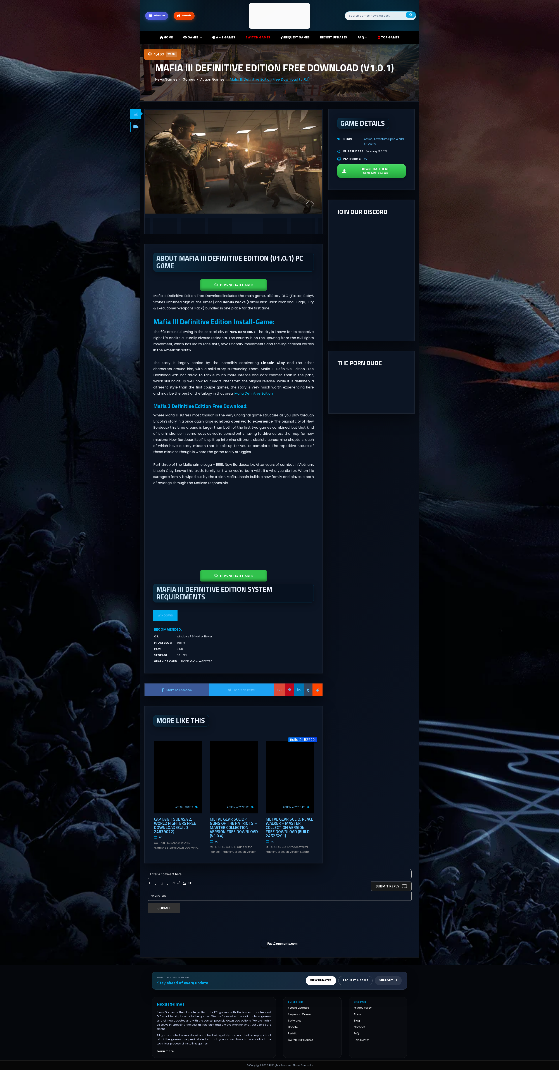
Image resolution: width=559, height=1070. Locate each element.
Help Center (361, 1040)
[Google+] (279, 689)
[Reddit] (317, 689)
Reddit (292, 1033)
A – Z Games (225, 37)
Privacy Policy (363, 1008)
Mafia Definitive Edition (253, 393)
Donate (293, 1027)
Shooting (370, 143)
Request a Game (299, 1014)
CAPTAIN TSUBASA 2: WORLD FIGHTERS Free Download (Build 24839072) (175, 825)
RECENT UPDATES (333, 37)
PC (160, 837)
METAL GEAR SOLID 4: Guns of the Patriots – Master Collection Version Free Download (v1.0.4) (234, 827)
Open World (396, 139)
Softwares (294, 1020)
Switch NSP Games (300, 1040)
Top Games (389, 37)
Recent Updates (298, 1008)
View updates (321, 980)
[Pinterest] (289, 689)
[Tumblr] (308, 689)
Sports (189, 807)
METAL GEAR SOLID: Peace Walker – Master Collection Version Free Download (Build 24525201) (289, 827)
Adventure (242, 807)
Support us (388, 980)
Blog (357, 1020)
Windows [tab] (165, 615)
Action (179, 807)
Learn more (165, 1051)
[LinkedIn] (299, 689)
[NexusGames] (279, 15)
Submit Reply (388, 886)
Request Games (296, 37)
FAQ (360, 37)
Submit (163, 908)
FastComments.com (282, 943)
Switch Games (258, 37)
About (358, 1014)
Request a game (355, 980)
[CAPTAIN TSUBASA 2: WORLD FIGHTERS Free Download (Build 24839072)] (178, 777)
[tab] (135, 114)
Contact (359, 1027)
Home (168, 37)
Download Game (236, 284)
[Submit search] (411, 15)
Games (193, 37)
